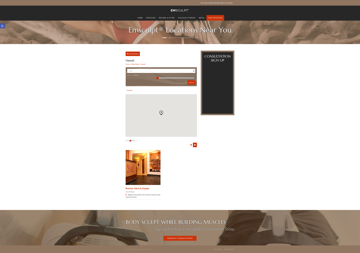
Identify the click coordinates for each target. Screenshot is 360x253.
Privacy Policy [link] (229, 249)
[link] (2, 25)
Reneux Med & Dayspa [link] (137, 188)
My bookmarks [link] (133, 54)
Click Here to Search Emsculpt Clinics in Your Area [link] (216, 3)
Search (191, 82)
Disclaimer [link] (217, 249)
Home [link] (164, 38)
